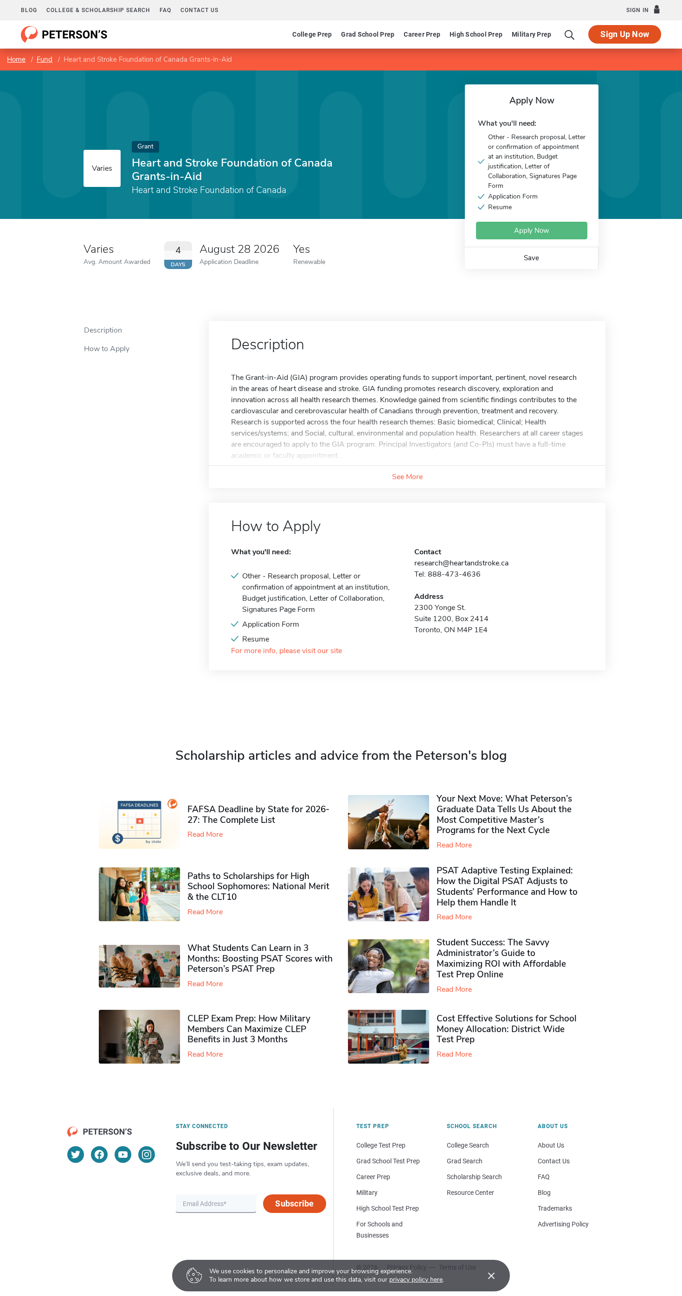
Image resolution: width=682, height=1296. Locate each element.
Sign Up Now (624, 34)
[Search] (569, 34)
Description (103, 330)
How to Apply (106, 349)
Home (16, 59)
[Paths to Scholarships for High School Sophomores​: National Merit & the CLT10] (143, 894)
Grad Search (465, 1161)
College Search (468, 1145)
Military (367, 1192)
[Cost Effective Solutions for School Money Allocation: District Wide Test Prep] (392, 1037)
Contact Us (554, 1161)
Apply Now (531, 230)
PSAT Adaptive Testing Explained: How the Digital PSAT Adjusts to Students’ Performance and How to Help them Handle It (507, 886)
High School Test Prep (387, 1208)
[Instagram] (146, 1154)
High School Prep (476, 34)
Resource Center (470, 1192)
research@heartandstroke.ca (461, 563)
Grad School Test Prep (388, 1161)
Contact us (199, 10)
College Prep (312, 34)
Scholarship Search (474, 1177)
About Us (551, 1145)
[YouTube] (123, 1154)
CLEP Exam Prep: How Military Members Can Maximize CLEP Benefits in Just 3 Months (248, 1029)
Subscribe (294, 1203)
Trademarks (555, 1208)
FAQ (165, 10)
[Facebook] (99, 1154)
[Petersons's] (64, 34)
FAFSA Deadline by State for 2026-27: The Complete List (258, 814)
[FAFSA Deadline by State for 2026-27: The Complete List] (143, 822)
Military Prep (531, 34)
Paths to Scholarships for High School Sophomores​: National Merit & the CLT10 (258, 887)
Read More (205, 834)
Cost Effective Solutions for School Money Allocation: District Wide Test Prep (507, 1029)
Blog (29, 10)
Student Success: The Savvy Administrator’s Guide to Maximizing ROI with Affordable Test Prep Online (501, 958)
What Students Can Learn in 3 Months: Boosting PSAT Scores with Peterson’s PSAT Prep (260, 958)
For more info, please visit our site (286, 651)
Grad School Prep (367, 34)
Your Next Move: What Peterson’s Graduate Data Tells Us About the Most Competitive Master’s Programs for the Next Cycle (504, 814)
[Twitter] (75, 1154)
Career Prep (422, 34)
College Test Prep (380, 1145)
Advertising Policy (563, 1224)
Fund (44, 59)
